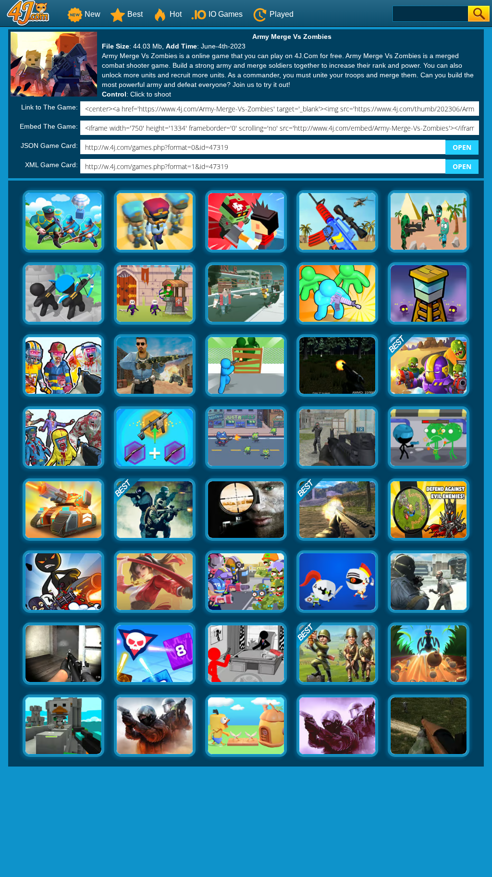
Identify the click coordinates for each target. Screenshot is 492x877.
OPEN (462, 147)
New (92, 14)
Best (135, 14)
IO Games (226, 14)
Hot (176, 14)
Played (282, 14)
